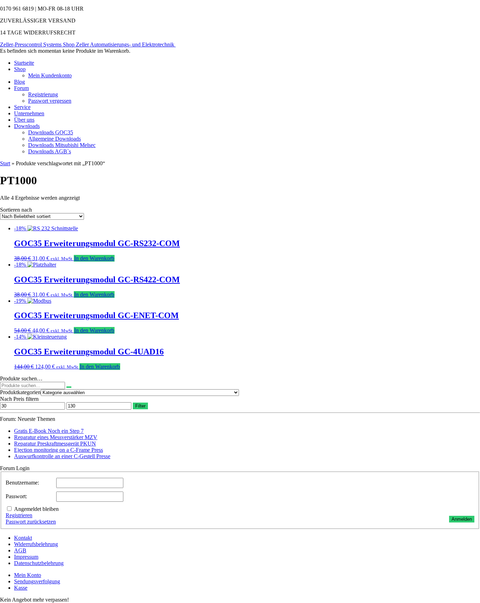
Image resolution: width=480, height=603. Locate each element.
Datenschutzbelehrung (39, 563)
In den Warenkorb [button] (94, 258)
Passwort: (16, 496)
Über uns (24, 120)
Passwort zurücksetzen (31, 522)
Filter (140, 406)
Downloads (27, 126)
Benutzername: (22, 483)
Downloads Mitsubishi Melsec (62, 145)
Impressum (26, 557)
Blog (19, 82)
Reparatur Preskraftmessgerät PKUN (55, 444)
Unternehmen (29, 113)
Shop (20, 69)
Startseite (24, 63)
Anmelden (462, 519)
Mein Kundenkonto (50, 75)
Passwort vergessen (49, 101)
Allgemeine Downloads (54, 139)
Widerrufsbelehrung (36, 544)
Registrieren (19, 515)
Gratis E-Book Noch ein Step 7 (49, 431)
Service (22, 107)
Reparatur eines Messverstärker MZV (55, 437)
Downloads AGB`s (49, 151)
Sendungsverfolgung (37, 581)
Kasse (20, 588)
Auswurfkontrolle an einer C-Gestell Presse (62, 456)
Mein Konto (27, 575)
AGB (20, 550)
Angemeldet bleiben (36, 509)
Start (5, 163)
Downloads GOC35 (50, 132)
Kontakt (23, 538)
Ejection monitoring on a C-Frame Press (58, 450)
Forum (21, 88)
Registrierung (43, 94)
